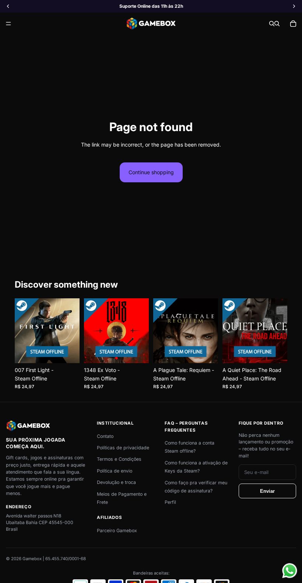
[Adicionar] (68, 352)
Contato (105, 436)
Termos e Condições (119, 459)
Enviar (267, 491)
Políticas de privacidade (123, 447)
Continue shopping (151, 172)
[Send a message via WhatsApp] (289, 570)
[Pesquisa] (272, 23)
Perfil (170, 502)
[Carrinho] (293, 23)
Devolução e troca (116, 482)
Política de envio (114, 471)
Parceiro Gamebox (117, 530)
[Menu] (8, 23)
